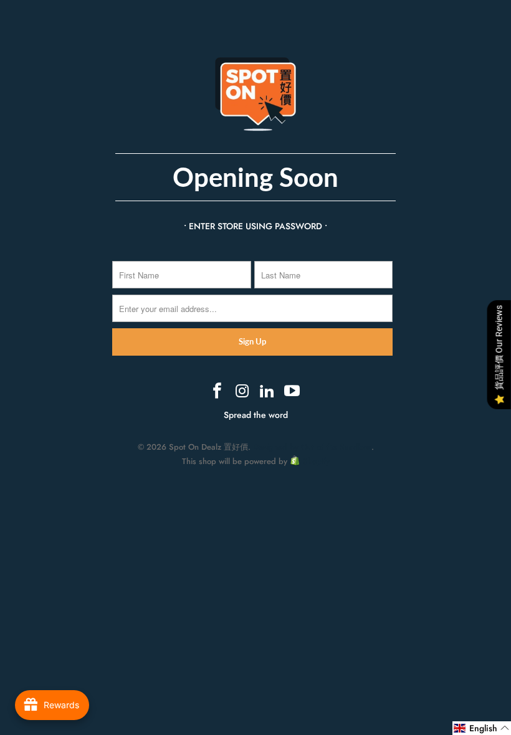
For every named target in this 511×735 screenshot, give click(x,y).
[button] (481, 728)
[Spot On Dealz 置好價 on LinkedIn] (267, 392)
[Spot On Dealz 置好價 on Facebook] (218, 392)
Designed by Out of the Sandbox (312, 447)
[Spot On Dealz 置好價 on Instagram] (242, 392)
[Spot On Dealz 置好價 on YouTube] (292, 392)
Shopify (316, 461)
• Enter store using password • (255, 226)
